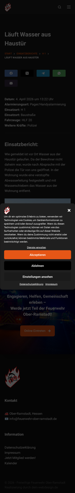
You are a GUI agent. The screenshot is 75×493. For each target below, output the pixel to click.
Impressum (51, 284)
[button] (69, 210)
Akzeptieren (38, 254)
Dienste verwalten (36, 247)
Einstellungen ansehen (38, 276)
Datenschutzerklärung (31, 284)
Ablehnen (37, 265)
